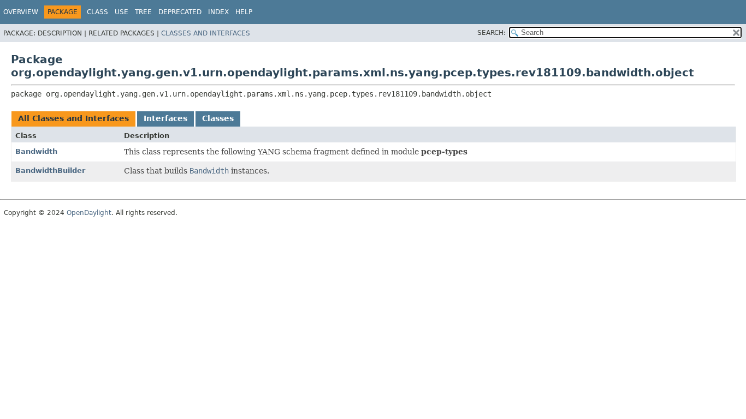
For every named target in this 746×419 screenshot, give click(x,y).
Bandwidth (36, 151)
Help (243, 12)
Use (121, 12)
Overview (20, 12)
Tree (143, 12)
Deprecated (180, 12)
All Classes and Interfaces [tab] (73, 118)
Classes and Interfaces (205, 33)
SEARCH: (491, 33)
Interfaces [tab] (165, 118)
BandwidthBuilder (50, 170)
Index (218, 12)
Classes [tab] (218, 118)
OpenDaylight (89, 213)
